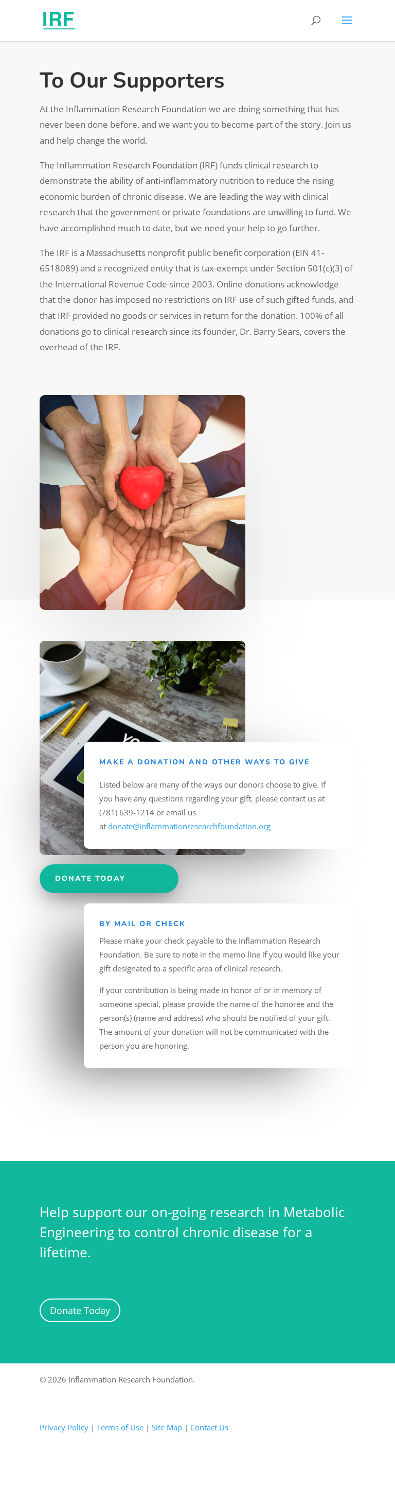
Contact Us (209, 1427)
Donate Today (80, 1310)
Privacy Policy (64, 1427)
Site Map (167, 1427)
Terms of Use (120, 1427)
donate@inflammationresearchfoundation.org (189, 826)
